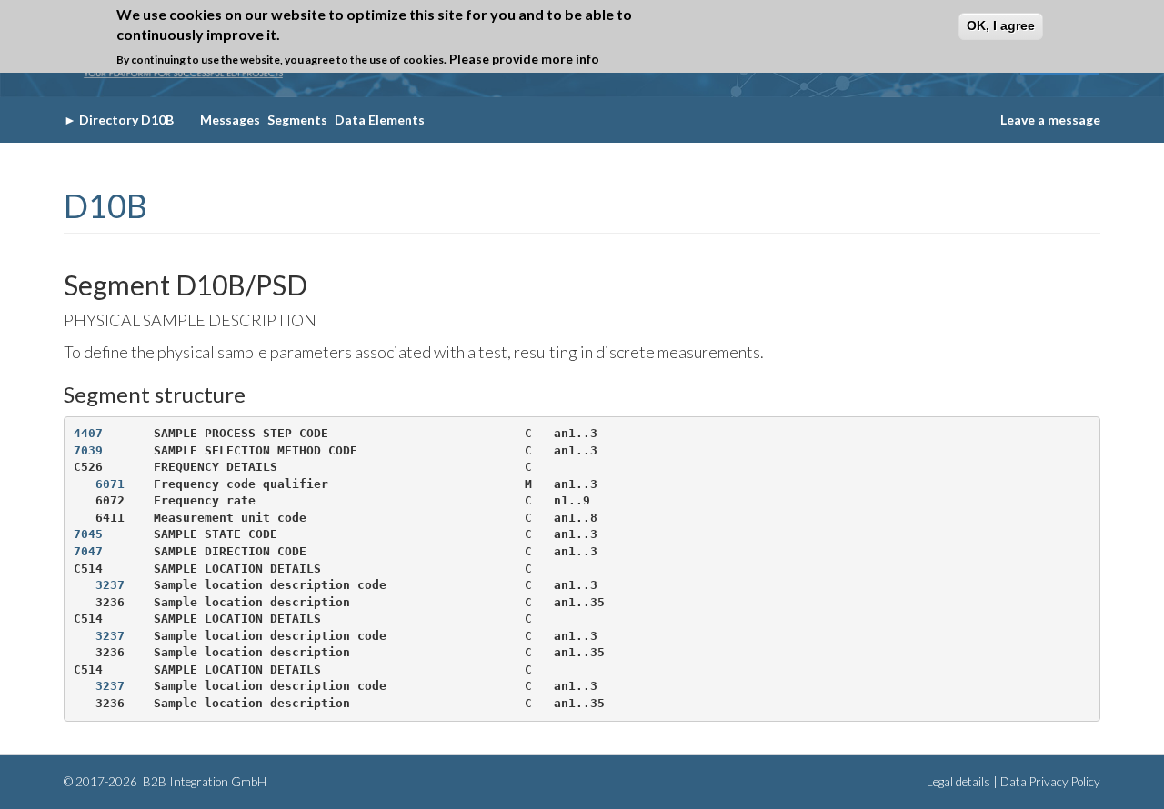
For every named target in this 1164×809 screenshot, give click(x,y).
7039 (88, 450)
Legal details (958, 781)
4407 (88, 433)
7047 (88, 551)
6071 (110, 484)
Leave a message (1050, 119)
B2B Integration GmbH (203, 781)
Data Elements (380, 119)
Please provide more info (524, 58)
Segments (297, 119)
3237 (110, 585)
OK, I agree (1001, 25)
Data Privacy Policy (1050, 781)
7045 (88, 534)
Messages (230, 119)
